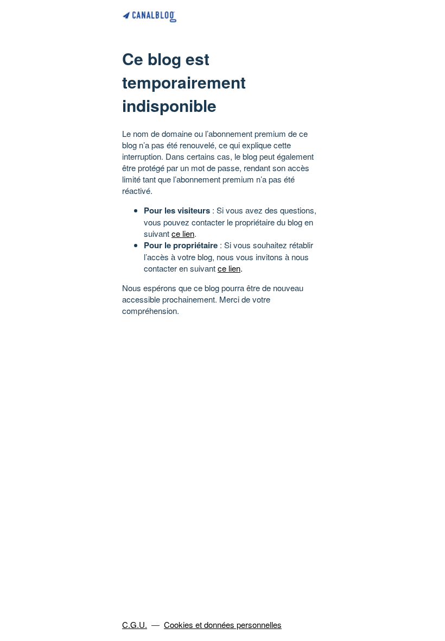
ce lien (182, 233)
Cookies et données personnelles (223, 624)
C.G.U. (134, 624)
